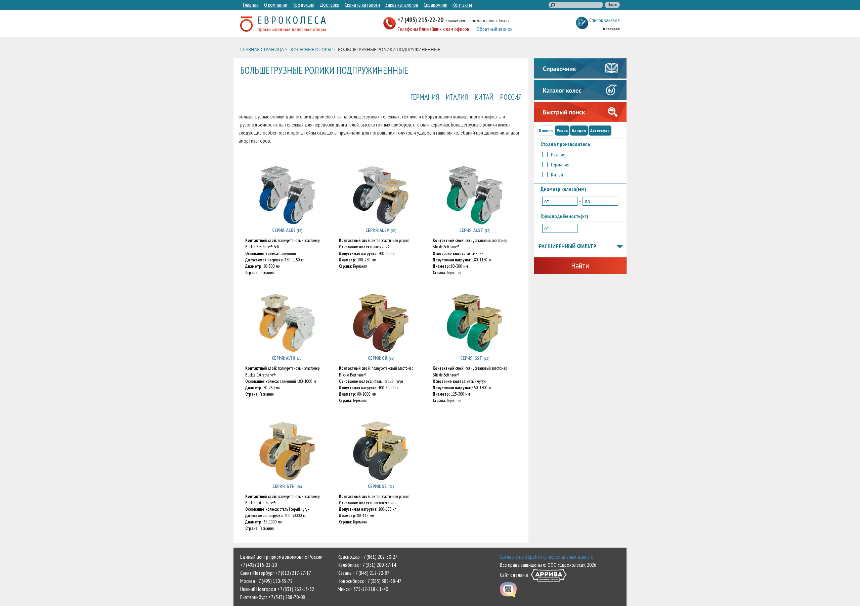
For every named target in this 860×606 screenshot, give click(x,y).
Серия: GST (471, 358)
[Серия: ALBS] (287, 195)
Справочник (435, 4)
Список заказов (604, 20)
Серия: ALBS (284, 230)
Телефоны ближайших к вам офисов (433, 29)
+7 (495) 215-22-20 (421, 19)
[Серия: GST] (474, 323)
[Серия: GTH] (287, 451)
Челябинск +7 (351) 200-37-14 (367, 564)
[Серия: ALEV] (381, 195)
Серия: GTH (283, 486)
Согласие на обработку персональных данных (546, 556)
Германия (425, 97)
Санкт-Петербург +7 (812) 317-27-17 (275, 572)
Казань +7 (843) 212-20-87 (363, 572)
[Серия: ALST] (474, 195)
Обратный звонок (494, 29)
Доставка (329, 4)
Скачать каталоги (362, 4)
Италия (457, 97)
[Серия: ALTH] (287, 323)
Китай (484, 97)
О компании (275, 4)
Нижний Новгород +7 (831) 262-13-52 (277, 589)
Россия (511, 97)
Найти (580, 265)
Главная (251, 4)
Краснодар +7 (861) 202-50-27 (367, 556)
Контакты (462, 4)
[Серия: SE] (381, 451)
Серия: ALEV (377, 230)
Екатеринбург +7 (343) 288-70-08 (272, 597)
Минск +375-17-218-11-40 (363, 589)
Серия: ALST (471, 230)
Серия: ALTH (283, 358)
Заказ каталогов (401, 4)
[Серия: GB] (381, 323)
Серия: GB (377, 358)
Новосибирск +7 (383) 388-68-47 (369, 580)
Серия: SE (377, 486)
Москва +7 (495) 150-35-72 (266, 580)
